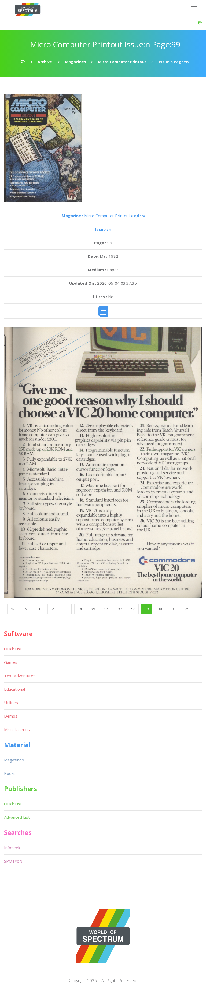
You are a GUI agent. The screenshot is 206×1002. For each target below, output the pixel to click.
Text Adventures (19, 675)
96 (106, 608)
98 (133, 608)
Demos (10, 716)
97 (120, 608)
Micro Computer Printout (122, 61)
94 (80, 608)
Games (10, 662)
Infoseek (12, 847)
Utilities (11, 702)
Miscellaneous (17, 729)
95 (93, 608)
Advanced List (17, 817)
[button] (200, 23)
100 (160, 608)
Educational (14, 689)
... (66, 608)
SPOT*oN (13, 861)
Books (10, 773)
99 (147, 608)
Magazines (75, 61)
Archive (45, 61)
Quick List (13, 648)
